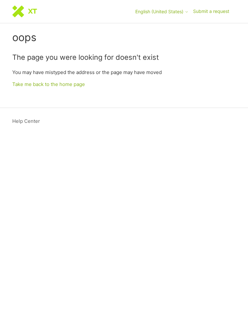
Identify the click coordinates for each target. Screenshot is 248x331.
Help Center (26, 121)
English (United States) (160, 11)
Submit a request (211, 11)
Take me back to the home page (48, 84)
